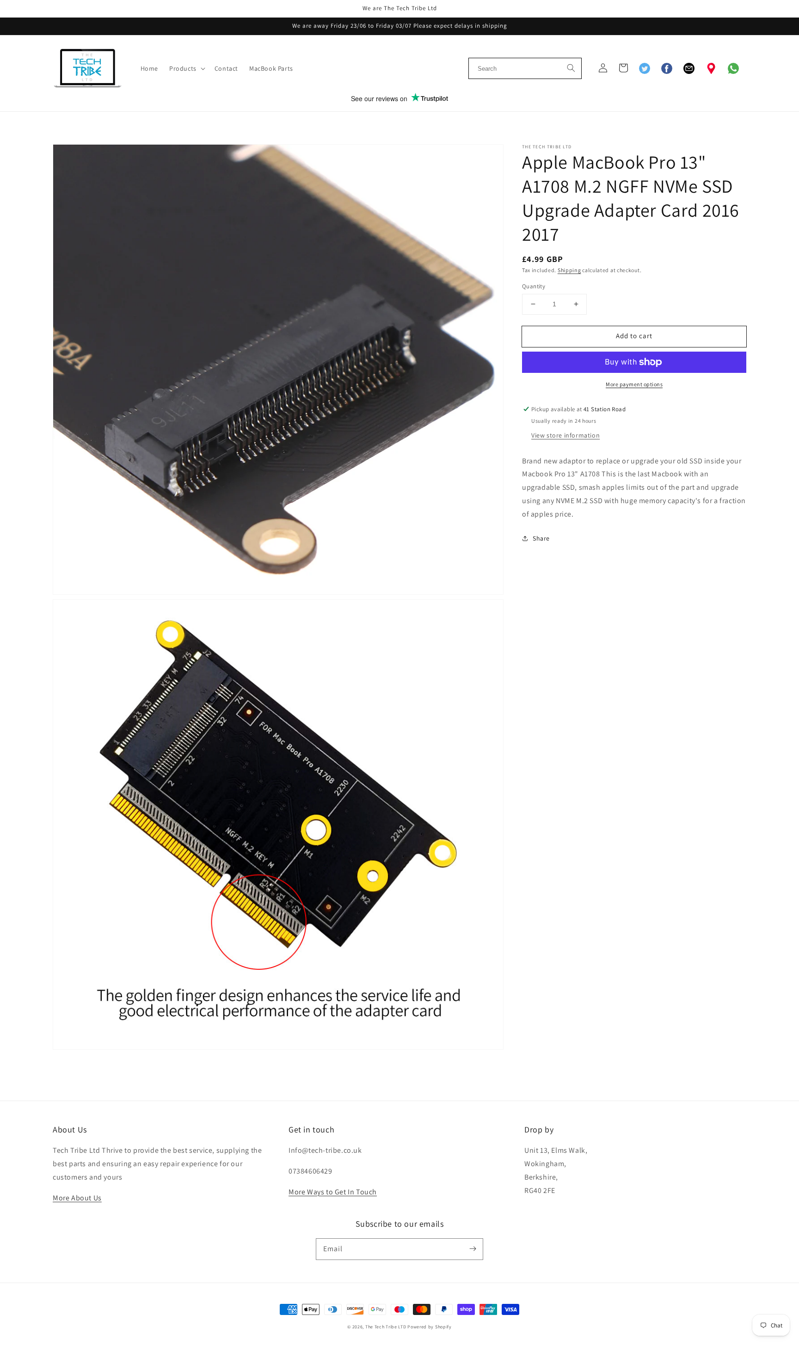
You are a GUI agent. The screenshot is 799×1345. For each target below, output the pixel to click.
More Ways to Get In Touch (333, 1192)
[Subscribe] (472, 1249)
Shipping (569, 270)
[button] (186, 68)
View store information (565, 435)
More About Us (77, 1198)
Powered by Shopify (429, 1327)
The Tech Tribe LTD (385, 1327)
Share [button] (541, 538)
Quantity (533, 286)
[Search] (571, 67)
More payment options (634, 384)
